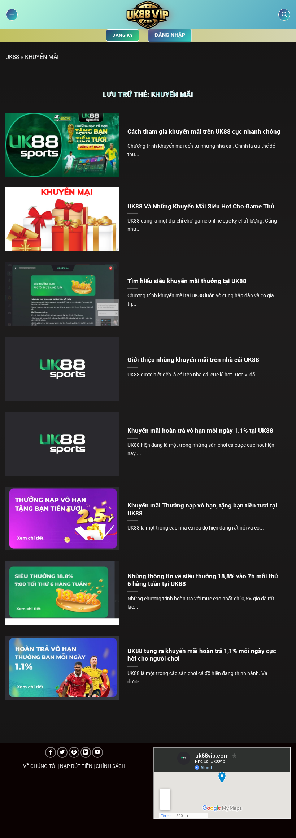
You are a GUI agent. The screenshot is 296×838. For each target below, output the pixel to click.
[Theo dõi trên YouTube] (97, 752)
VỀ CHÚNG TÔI (40, 766)
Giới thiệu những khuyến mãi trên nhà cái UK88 (193, 360)
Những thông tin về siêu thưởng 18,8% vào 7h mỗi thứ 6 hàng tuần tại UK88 (202, 580)
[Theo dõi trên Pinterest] (74, 752)
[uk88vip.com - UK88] (148, 14)
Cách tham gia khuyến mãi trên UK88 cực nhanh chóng (203, 131)
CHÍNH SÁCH (110, 766)
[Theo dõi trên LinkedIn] (85, 752)
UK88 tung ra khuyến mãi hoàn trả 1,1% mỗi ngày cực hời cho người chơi (201, 655)
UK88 (12, 56)
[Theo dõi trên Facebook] (50, 752)
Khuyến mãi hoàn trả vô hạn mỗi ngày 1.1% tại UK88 (200, 430)
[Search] (284, 15)
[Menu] (12, 15)
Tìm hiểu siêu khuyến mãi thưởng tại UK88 (187, 281)
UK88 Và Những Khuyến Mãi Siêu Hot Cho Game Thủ (200, 206)
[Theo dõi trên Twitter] (62, 752)
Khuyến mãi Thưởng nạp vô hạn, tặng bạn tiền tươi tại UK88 (202, 509)
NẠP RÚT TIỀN (76, 766)
